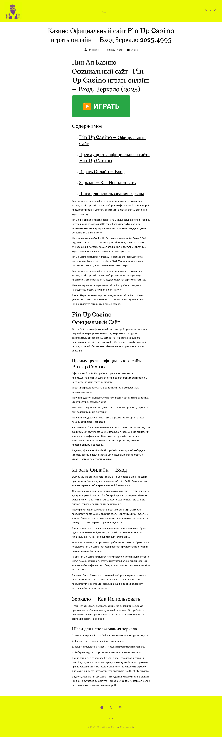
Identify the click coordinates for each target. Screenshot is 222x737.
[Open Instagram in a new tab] (205, 10)
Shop (103, 12)
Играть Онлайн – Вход (101, 171)
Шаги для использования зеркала (111, 193)
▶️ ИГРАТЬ (101, 106)
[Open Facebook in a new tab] (215, 10)
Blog (136, 50)
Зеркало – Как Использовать (107, 182)
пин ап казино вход (90, 219)
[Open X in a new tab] (210, 10)
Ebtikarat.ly (127, 727)
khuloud (95, 50)
